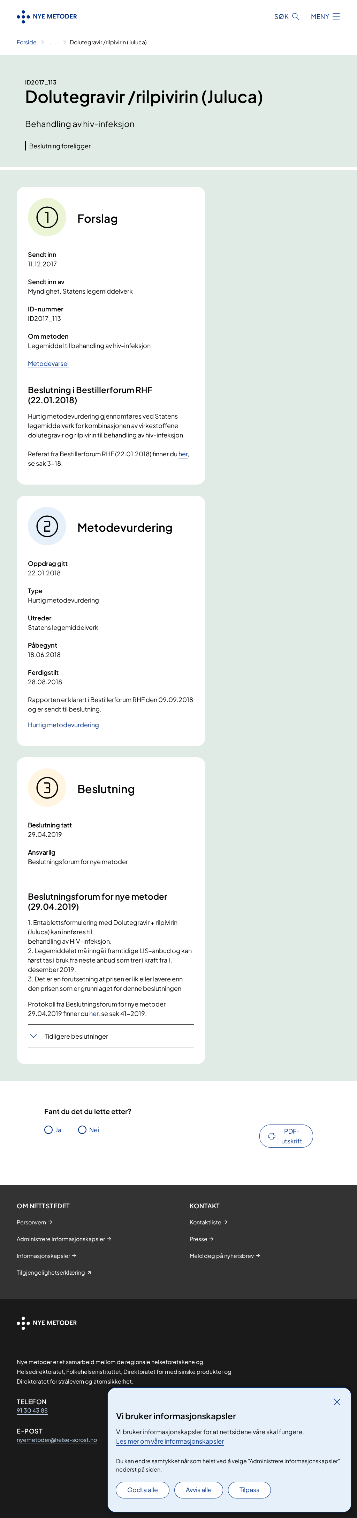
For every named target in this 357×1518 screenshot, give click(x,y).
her (183, 454)
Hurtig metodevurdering (64, 725)
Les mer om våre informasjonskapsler (170, 1441)
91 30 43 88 (32, 1410)
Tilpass (249, 1490)
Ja (58, 1130)
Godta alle (142, 1490)
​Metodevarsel (48, 363)
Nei (94, 1130)
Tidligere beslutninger (76, 1036)
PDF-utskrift (291, 1136)
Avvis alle (199, 1490)
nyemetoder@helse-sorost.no (57, 1439)
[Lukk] (337, 1401)
